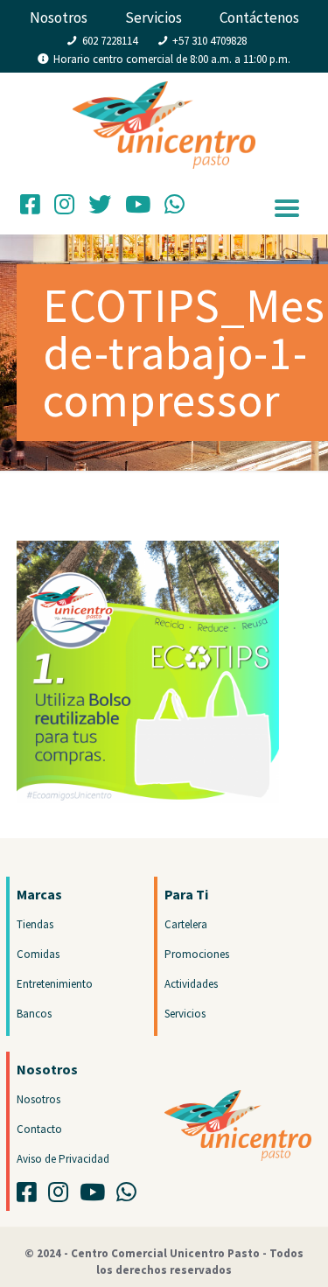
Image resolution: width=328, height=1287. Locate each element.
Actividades (191, 983)
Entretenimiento (55, 983)
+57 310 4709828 (209, 40)
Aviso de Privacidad (63, 1158)
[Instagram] (64, 208)
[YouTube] (137, 208)
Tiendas (35, 924)
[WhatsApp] (174, 208)
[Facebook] (30, 208)
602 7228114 (109, 40)
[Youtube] (97, 1196)
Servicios (153, 17)
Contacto (39, 1129)
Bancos (34, 1013)
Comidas (38, 954)
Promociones (196, 954)
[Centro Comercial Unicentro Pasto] (164, 107)
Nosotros (58, 17)
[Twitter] (99, 208)
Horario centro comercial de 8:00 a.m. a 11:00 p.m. (171, 59)
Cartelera (185, 924)
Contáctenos (259, 17)
